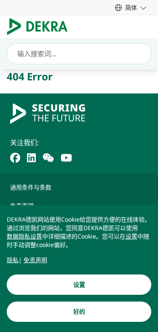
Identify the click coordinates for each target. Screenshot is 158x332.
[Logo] (41, 26)
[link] (130, 7)
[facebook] (15, 157)
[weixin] (48, 157)
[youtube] (66, 157)
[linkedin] (31, 157)
